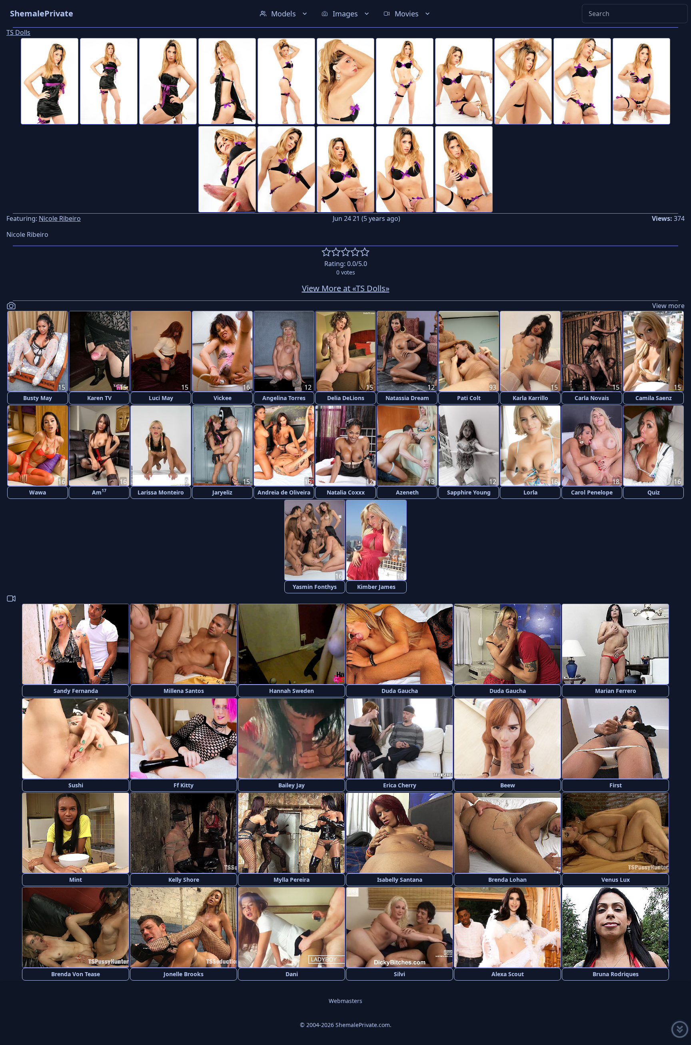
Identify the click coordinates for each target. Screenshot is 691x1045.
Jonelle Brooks (184, 974)
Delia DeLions (345, 398)
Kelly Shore (183, 879)
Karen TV (99, 398)
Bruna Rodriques (616, 974)
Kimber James (376, 587)
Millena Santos (184, 691)
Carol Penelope (592, 492)
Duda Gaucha (399, 691)
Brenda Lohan (507, 879)
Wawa (37, 492)
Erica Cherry (399, 785)
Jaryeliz (222, 492)
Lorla (530, 492)
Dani (292, 974)
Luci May (161, 398)
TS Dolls (18, 32)
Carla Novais (592, 398)
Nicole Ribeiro (60, 218)
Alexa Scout (507, 974)
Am (99, 492)
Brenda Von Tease (75, 974)
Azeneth (407, 492)
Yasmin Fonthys (315, 587)
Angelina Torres (284, 398)
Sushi (75, 785)
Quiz (653, 492)
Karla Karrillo (530, 398)
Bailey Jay (291, 785)
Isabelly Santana (399, 879)
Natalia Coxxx (346, 492)
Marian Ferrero (615, 691)
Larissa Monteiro (161, 492)
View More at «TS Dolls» (345, 288)
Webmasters (345, 1001)
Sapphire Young (469, 492)
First (615, 785)
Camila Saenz (653, 398)
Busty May (37, 398)
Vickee (223, 398)
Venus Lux (615, 879)
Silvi (399, 974)
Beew (507, 785)
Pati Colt (469, 398)
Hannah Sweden (291, 691)
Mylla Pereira (292, 879)
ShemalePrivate (41, 13)
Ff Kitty (184, 785)
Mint (75, 879)
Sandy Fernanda (76, 691)
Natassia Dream (407, 398)
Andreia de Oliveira (284, 492)
